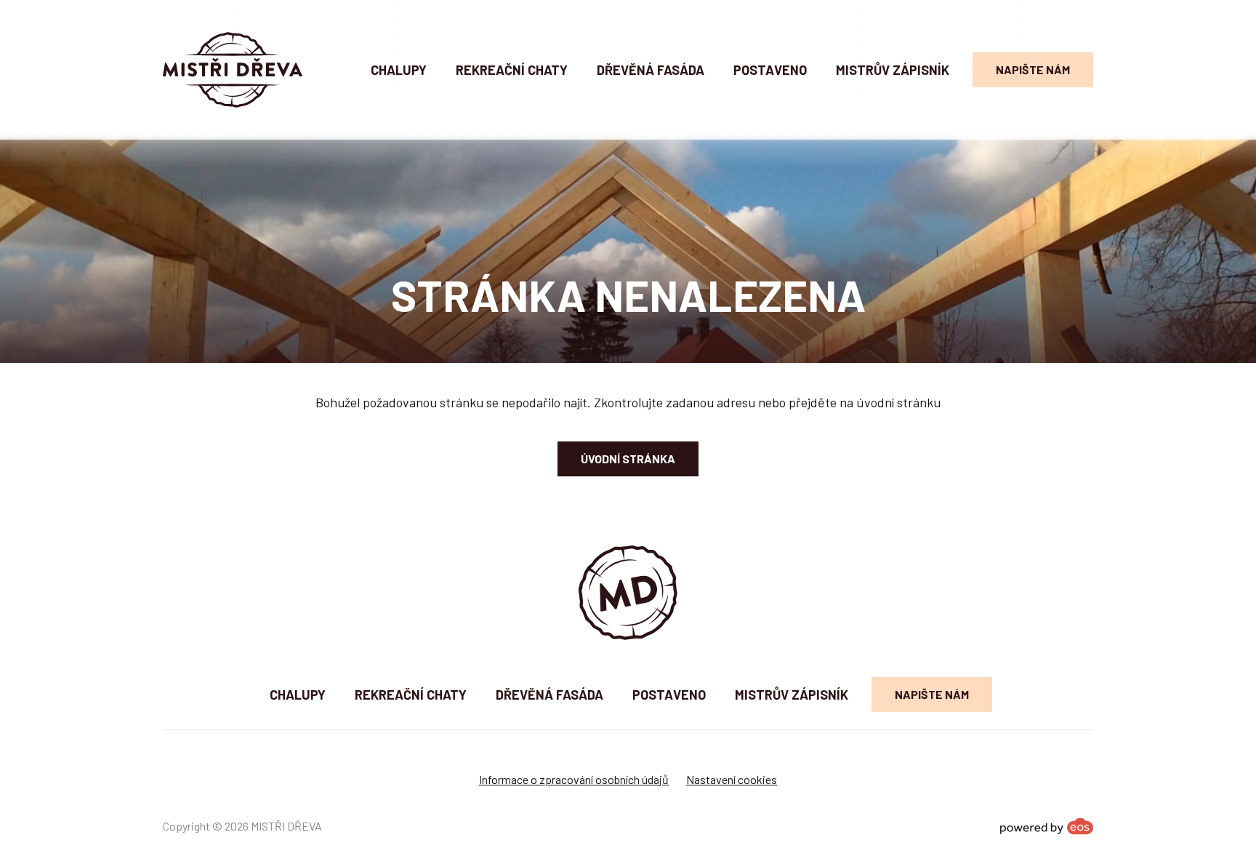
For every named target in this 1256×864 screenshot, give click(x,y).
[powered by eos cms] (1046, 826)
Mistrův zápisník (892, 70)
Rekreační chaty (512, 70)
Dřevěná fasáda (650, 70)
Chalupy (399, 70)
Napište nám (1033, 69)
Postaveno (770, 70)
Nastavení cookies (731, 779)
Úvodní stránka (628, 458)
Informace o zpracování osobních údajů (574, 779)
